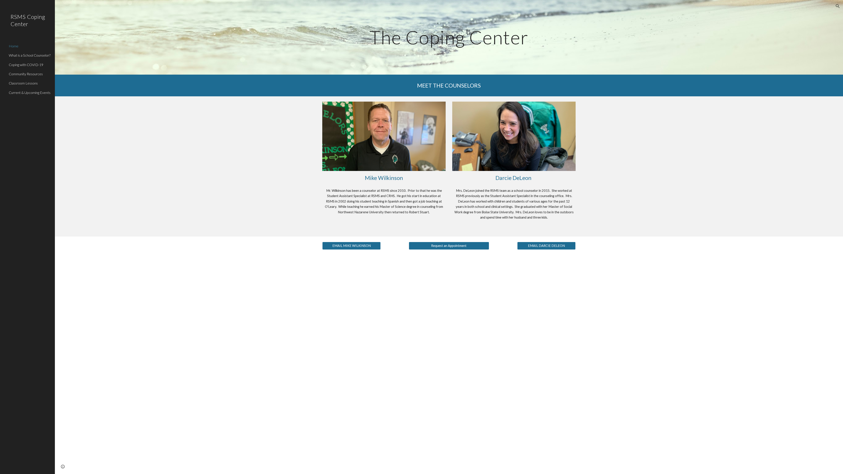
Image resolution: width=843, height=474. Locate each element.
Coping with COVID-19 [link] (26, 65)
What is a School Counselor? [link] (29, 55)
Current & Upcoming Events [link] (29, 92)
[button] (837, 6)
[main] (449, 37)
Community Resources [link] (26, 74)
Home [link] (13, 46)
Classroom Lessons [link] (23, 83)
